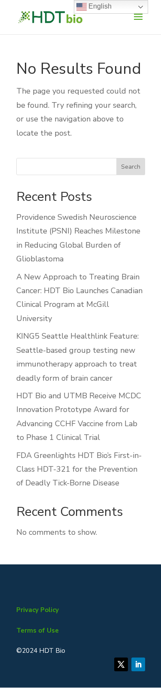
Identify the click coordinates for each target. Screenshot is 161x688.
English (99, 6)
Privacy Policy (37, 610)
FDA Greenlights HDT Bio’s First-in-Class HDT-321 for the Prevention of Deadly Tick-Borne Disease (79, 469)
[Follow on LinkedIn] (138, 664)
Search (130, 167)
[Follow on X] (121, 664)
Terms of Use (37, 630)
